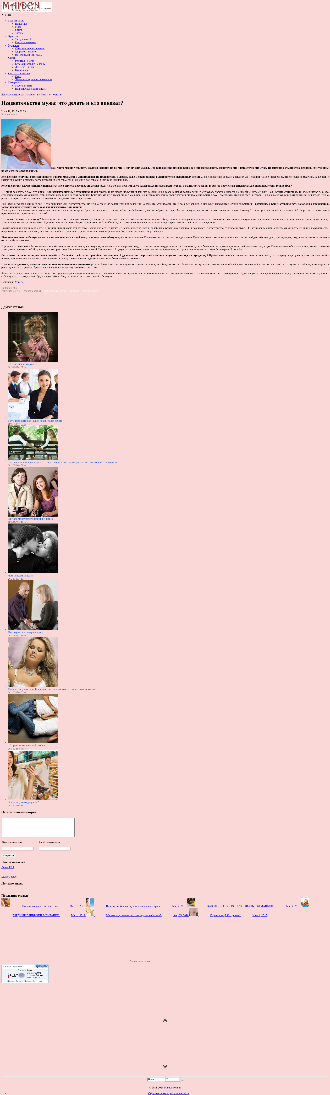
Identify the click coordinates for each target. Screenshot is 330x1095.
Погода (6, 966)
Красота (13, 36)
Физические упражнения (30, 48)
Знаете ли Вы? (23, 85)
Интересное (15, 82)
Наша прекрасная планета (30, 88)
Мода (18, 26)
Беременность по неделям (30, 63)
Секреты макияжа (25, 42)
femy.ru (19, 282)
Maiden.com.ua (172, 1087)
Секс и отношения (19, 73)
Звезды (19, 32)
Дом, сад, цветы (24, 67)
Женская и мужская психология (33, 79)
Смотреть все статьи (140, 961)
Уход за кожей (23, 39)
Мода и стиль (16, 20)
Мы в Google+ (9, 876)
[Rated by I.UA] (172, 1080)
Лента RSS (7, 867)
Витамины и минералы (28, 54)
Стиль (18, 29)
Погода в (25, 970)
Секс (18, 76)
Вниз (6, 14)
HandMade (21, 23)
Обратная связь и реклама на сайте (168, 1093)
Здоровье (13, 45)
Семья (11, 57)
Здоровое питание (25, 51)
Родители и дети (25, 60)
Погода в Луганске (15, 981)
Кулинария (21, 70)
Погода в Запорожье (33, 981)
